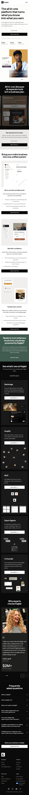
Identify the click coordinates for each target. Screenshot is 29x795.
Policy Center (19, 776)
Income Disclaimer (20, 781)
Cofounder (18, 766)
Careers (3, 764)
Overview (18, 762)
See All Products (14, 376)
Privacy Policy (17, 38)
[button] (26, 2)
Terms (13, 38)
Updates (18, 769)
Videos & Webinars (5, 778)
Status (2, 783)
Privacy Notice (19, 778)
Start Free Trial (14, 212)
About (2, 762)
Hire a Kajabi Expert (5, 766)
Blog (2, 776)
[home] (4, 2)
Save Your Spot (14, 357)
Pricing (17, 764)
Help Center (4, 781)
